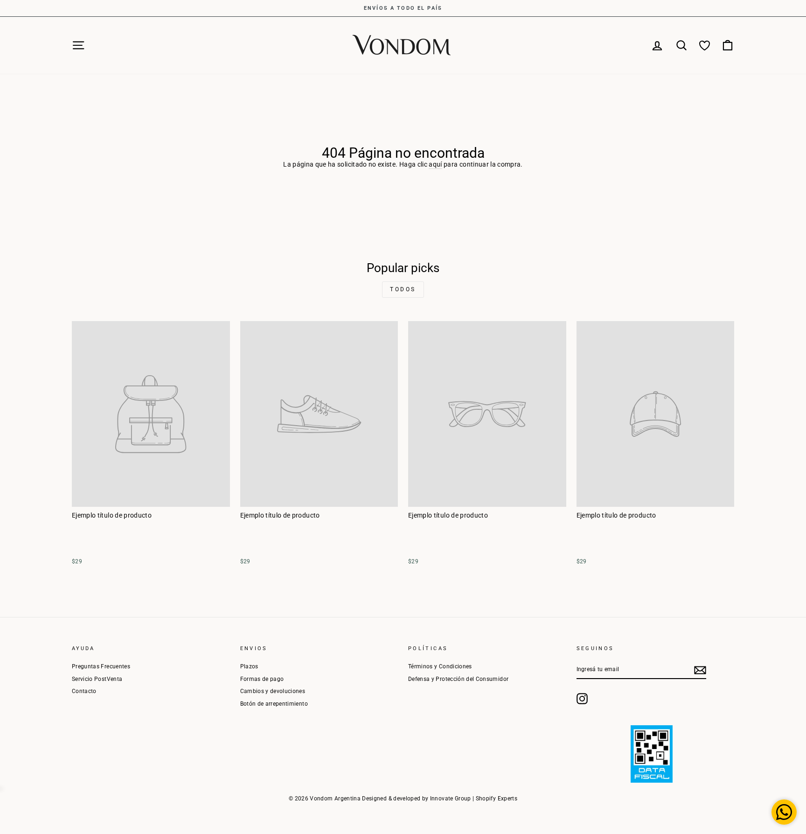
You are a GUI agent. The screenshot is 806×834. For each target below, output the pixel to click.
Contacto (84, 691)
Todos (403, 289)
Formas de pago (262, 679)
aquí (435, 164)
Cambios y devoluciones (273, 691)
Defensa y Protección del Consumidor (458, 679)
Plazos (249, 666)
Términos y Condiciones (440, 666)
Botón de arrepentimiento (274, 704)
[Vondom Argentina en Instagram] (582, 698)
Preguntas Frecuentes (101, 666)
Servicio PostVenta (97, 679)
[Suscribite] (700, 670)
